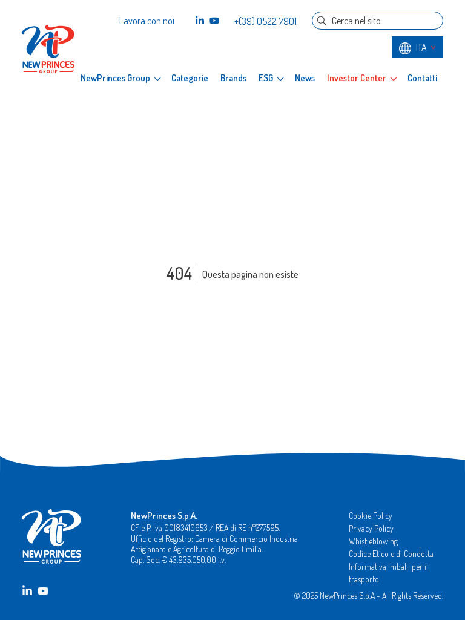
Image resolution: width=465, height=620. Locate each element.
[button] (120, 78)
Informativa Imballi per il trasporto (388, 572)
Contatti (422, 78)
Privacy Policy (371, 528)
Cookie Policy (370, 515)
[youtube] (214, 20)
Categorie (189, 78)
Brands (233, 78)
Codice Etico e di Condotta (391, 554)
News (305, 78)
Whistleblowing (373, 541)
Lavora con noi (146, 21)
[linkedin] (200, 20)
